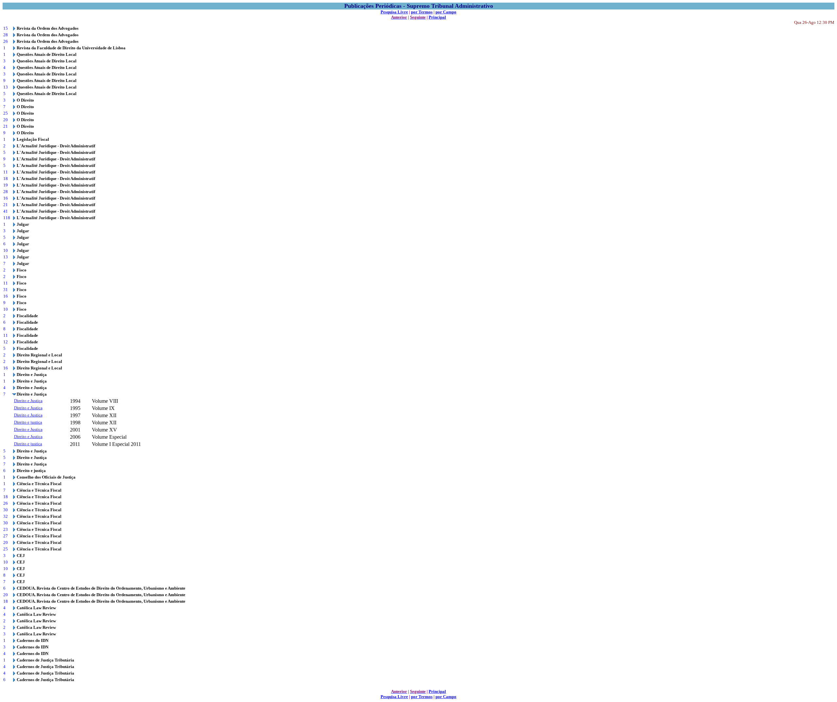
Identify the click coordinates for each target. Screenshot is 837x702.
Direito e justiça (28, 422)
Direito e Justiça (28, 400)
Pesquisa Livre (394, 11)
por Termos (422, 11)
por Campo (446, 11)
